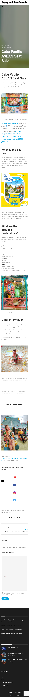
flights (5, 512)
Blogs (2, 679)
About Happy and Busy (7, 682)
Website (4, 587)
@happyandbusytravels (10, 123)
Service (3, 45)
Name (4, 576)
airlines (4, 510)
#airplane (18, 131)
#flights (4, 134)
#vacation (16, 134)
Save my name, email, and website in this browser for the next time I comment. (14, 594)
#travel (9, 134)
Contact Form (4, 685)
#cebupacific (6, 136)
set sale (9, 512)
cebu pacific (9, 510)
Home (2, 677)
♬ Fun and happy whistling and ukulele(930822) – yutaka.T (13, 139)
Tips (8, 45)
